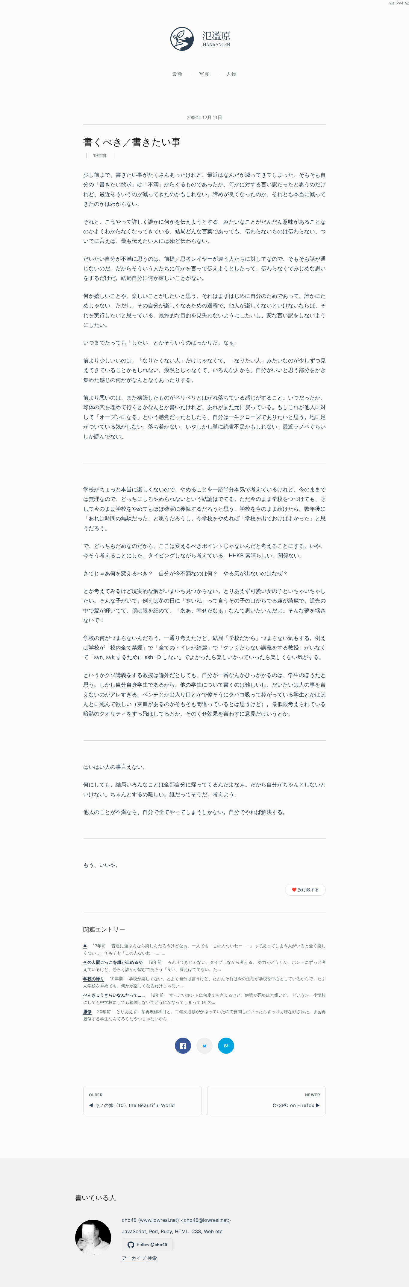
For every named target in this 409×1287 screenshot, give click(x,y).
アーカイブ (134, 1258)
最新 (177, 74)
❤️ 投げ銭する (305, 889)
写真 (204, 74)
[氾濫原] (204, 39)
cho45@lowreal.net (206, 1220)
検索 (152, 1258)
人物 (231, 74)
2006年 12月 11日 (204, 117)
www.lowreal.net (158, 1220)
